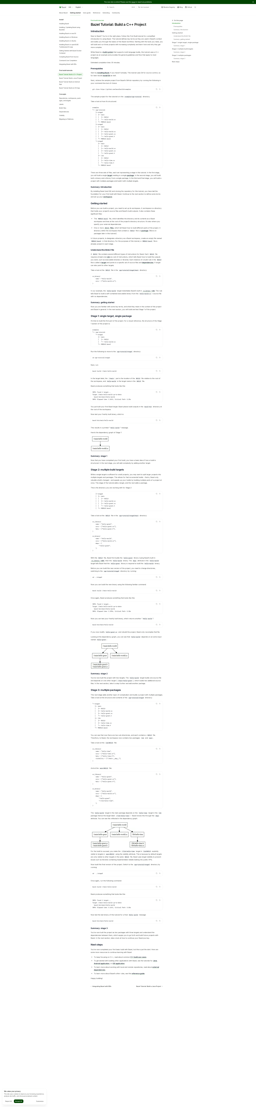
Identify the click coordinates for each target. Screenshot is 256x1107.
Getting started (75, 13)
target (109, 175)
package (130, 175)
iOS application (118, 963)
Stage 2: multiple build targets (182, 49)
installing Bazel (103, 73)
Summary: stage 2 (179, 52)
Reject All (8, 1101)
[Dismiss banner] (253, 2)
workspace (107, 197)
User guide (87, 13)
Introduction (176, 23)
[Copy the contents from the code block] (156, 89)
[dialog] (24, 1096)
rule (108, 257)
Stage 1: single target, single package (185, 42)
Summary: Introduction (181, 29)
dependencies (147, 263)
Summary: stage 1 (179, 45)
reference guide (138, 974)
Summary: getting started (182, 39)
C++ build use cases (138, 957)
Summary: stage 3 (179, 58)
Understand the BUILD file (182, 36)
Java (155, 961)
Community (116, 13)
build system (108, 52)
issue (133, 2)
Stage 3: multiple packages (181, 55)
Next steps (176, 62)
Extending (106, 13)
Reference (96, 13)
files (109, 228)
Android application (101, 963)
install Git (106, 76)
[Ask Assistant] (159, 89)
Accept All (18, 1101)
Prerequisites (178, 26)
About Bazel (63, 13)
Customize (40, 1101)
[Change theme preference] (195, 7)
